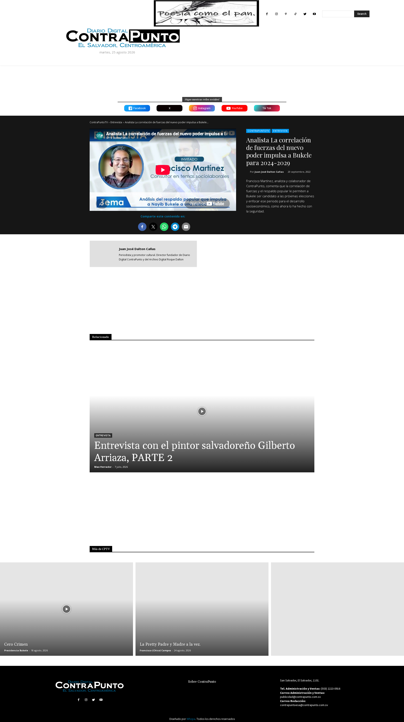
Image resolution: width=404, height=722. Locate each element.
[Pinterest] (286, 14)
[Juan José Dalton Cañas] (104, 253)
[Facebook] (267, 14)
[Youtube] (314, 14)
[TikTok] (295, 14)
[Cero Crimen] (66, 609)
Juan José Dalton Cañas (269, 171)
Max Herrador (103, 466)
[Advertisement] (275, 253)
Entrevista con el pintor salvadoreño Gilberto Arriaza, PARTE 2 (194, 451)
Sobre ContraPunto (202, 682)
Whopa (191, 719)
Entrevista (116, 122)
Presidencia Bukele (16, 650)
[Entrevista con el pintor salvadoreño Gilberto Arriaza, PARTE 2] (202, 411)
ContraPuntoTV (99, 122)
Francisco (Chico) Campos (155, 650)
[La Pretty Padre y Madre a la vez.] (202, 609)
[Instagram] (276, 14)
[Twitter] (304, 14)
